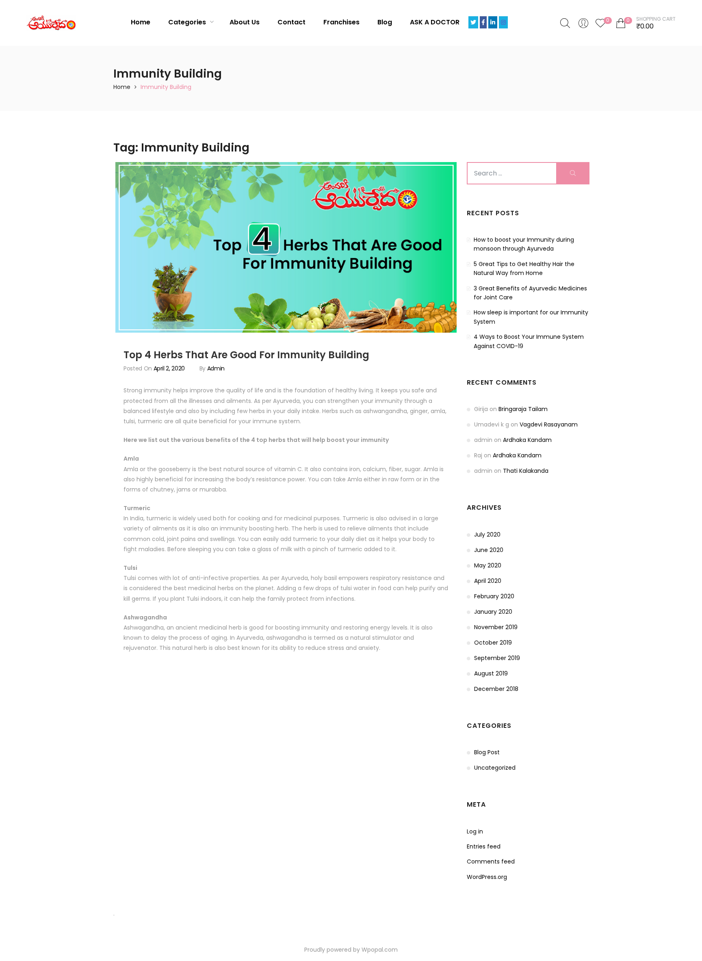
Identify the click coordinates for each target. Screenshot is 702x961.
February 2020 (494, 596)
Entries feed (483, 846)
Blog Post (487, 752)
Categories (188, 22)
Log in (475, 831)
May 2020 (487, 565)
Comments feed (491, 861)
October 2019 (493, 643)
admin (216, 368)
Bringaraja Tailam (523, 409)
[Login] (583, 23)
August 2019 (491, 673)
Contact (291, 22)
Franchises (341, 22)
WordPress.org (487, 877)
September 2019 (497, 658)
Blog (384, 22)
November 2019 (496, 627)
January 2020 (493, 612)
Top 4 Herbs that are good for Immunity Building (246, 354)
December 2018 (496, 689)
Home (140, 22)
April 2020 (487, 581)
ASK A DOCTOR (434, 22)
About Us (245, 22)
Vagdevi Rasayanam (549, 424)
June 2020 (488, 550)
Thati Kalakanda (525, 471)
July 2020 (487, 534)
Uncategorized (495, 768)
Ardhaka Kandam (527, 440)
